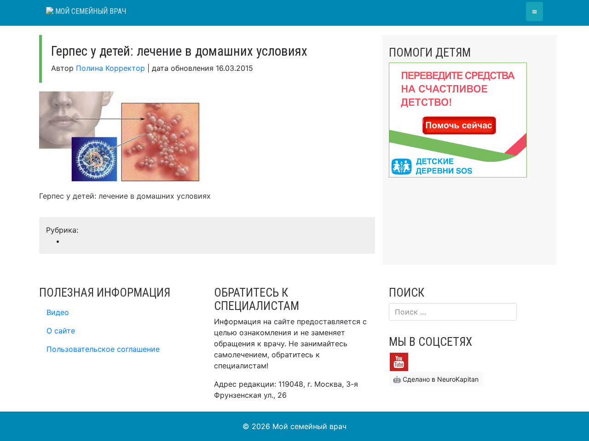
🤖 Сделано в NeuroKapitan (436, 379)
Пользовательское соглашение (103, 349)
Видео (57, 312)
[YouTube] (399, 361)
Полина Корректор (110, 68)
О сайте (60, 330)
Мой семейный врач (89, 11)
